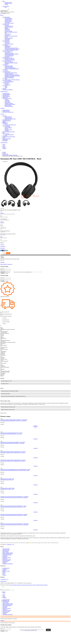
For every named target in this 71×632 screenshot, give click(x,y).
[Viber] (4, 250)
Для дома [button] (2, 113)
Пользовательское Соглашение (42, 584)
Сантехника (5, 135)
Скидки (4, 146)
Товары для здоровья (9, 52)
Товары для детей (6, 82)
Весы (4, 132)
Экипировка (7, 100)
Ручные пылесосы (6, 110)
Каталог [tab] (4, 591)
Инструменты (7, 38)
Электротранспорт (6, 17)
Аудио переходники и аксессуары (11, 47)
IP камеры (7, 63)
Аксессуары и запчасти (9, 23)
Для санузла (5, 123)
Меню (4, 1)
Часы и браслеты (6, 40)
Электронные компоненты (10, 104)
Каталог (4, 153)
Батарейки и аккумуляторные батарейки (12, 75)
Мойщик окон (5, 122)
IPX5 (1, 236)
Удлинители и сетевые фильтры (11, 72)
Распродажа (5, 569)
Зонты (6, 87)
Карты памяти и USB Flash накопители (12, 79)
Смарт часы (7, 42)
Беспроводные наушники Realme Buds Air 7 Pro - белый (11, 433)
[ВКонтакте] (1, 250)
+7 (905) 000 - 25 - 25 (4, 13)
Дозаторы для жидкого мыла (10, 124)
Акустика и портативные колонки (11, 49)
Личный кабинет (6, 6)
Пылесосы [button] (2, 108)
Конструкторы (7, 84)
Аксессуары (5, 78)
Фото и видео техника (7, 60)
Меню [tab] (4, 592)
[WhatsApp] (5, 250)
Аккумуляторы (8, 102)
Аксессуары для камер (9, 61)
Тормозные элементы (9, 106)
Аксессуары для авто (9, 65)
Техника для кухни (6, 125)
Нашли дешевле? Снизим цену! (6, 264)
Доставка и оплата (8, 2)
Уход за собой (7, 51)
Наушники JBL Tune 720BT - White (7, 489)
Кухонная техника (8, 129)
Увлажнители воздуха (7, 119)
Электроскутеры (8, 20)
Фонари (6, 36)
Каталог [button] (1, 15)
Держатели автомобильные (10, 67)
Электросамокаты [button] (3, 142)
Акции (4, 144)
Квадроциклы (7, 22)
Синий (4, 253)
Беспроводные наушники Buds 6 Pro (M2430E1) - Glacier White (12, 443)
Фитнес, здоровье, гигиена (8, 50)
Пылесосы (7, 25)
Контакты (4, 148)
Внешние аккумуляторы (9, 76)
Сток (4, 145)
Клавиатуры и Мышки (9, 81)
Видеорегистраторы (8, 66)
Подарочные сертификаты (8, 89)
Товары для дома (6, 24)
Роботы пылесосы (6, 111)
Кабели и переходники (9, 77)
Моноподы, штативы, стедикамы (11, 62)
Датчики (6, 70)
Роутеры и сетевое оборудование (11, 35)
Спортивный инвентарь (9, 54)
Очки (6, 86)
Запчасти (6, 99)
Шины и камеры (8, 105)
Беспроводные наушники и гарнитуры (12, 48)
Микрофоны (7, 46)
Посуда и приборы (8, 127)
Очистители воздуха (6, 120)
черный (8, 253)
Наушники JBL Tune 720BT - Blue (6, 479)
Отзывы (6, 4)
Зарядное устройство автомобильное (12, 68)
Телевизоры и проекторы (9, 59)
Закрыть (6, 273)
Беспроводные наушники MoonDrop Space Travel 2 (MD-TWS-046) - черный (14, 470)
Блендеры (7, 130)
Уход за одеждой (6, 133)
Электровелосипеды (9, 19)
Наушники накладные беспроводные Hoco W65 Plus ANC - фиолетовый (14, 524)
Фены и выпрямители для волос (9, 131)
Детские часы (7, 41)
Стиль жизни (5, 85)
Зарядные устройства (7, 71)
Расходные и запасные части (8, 112)
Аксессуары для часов (9, 43)
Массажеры (7, 56)
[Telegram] (7, 250)
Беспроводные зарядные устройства (12, 74)
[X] (2, 250)
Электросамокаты (8, 18)
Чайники (6, 128)
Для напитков (7, 126)
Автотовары (5, 64)
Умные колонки (8, 45)
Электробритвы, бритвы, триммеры (11, 53)
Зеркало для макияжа (9, 37)
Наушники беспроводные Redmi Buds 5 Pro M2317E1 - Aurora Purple (13, 420)
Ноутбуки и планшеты (7, 80)
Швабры (4, 121)
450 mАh (2, 221)
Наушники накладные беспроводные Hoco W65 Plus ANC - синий (13, 506)
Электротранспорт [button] (4, 91)
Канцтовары (7, 39)
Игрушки (6, 83)
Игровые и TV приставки (10, 58)
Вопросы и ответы (8, 3)
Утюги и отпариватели (9, 134)
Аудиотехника (5, 44)
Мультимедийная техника (7, 57)
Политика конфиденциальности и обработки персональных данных (22, 584)
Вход (6, 7)
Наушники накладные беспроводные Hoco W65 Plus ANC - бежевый (13, 515)
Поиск (1, 11)
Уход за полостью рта (9, 55)
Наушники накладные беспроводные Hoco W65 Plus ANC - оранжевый (13, 497)
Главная (4, 152)
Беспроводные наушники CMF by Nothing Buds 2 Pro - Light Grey (12, 452)
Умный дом (5, 69)
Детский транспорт (8, 21)
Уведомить (36, 438)
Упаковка (4, 88)
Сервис (4, 147)
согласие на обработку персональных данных (30, 630)
